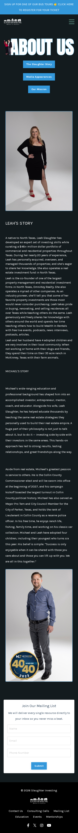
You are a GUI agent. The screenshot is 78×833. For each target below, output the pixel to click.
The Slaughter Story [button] (39, 64)
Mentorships (54, 816)
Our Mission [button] (39, 89)
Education (22, 816)
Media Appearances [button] (39, 76)
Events (37, 816)
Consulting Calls (38, 811)
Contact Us (16, 811)
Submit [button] (39, 765)
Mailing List (61, 811)
